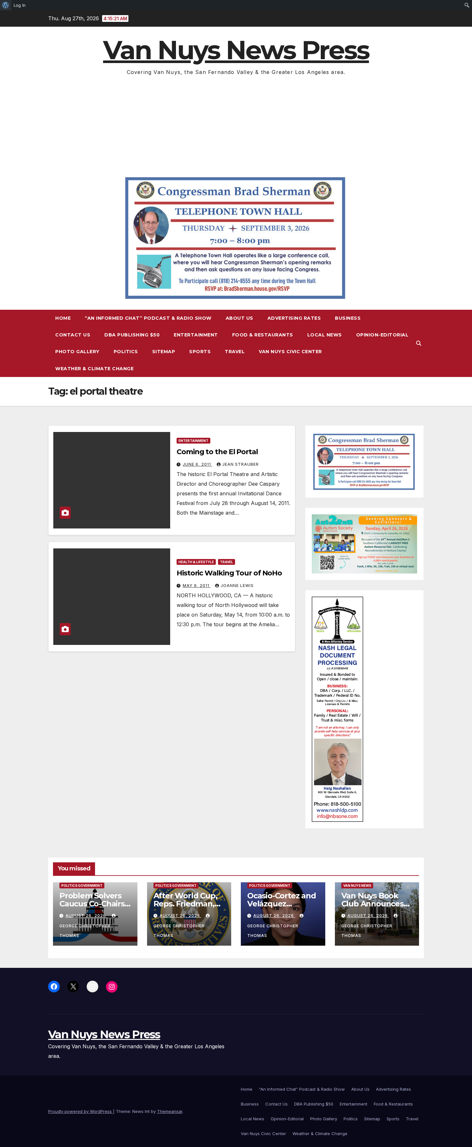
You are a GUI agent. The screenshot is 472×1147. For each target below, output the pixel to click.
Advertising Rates (294, 318)
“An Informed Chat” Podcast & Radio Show (148, 318)
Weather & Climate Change (94, 369)
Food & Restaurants (262, 335)
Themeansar (169, 1111)
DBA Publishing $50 (132, 335)
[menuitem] (5, 5)
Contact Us (72, 335)
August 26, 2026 (86, 915)
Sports (200, 351)
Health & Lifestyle (196, 562)
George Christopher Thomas (84, 930)
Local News (324, 335)
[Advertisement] (236, 125)
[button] (418, 343)
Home (63, 318)
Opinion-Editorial (382, 335)
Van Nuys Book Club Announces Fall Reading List (372, 903)
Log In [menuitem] (19, 5)
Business (348, 318)
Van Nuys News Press (236, 50)
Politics (126, 351)
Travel (235, 351)
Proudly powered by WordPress (80, 1111)
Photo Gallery (77, 351)
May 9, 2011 (197, 585)
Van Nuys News (357, 885)
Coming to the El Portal (217, 451)
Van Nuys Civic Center (290, 351)
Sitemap (163, 351)
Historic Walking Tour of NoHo (229, 573)
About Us (239, 318)
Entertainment (196, 335)
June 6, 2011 (197, 464)
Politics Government (81, 885)
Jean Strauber (240, 464)
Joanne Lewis (237, 585)
